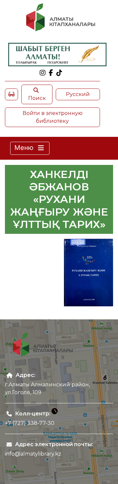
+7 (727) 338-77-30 (29, 423)
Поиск (37, 98)
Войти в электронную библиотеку (53, 117)
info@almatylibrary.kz (33, 454)
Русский (78, 94)
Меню (24, 148)
